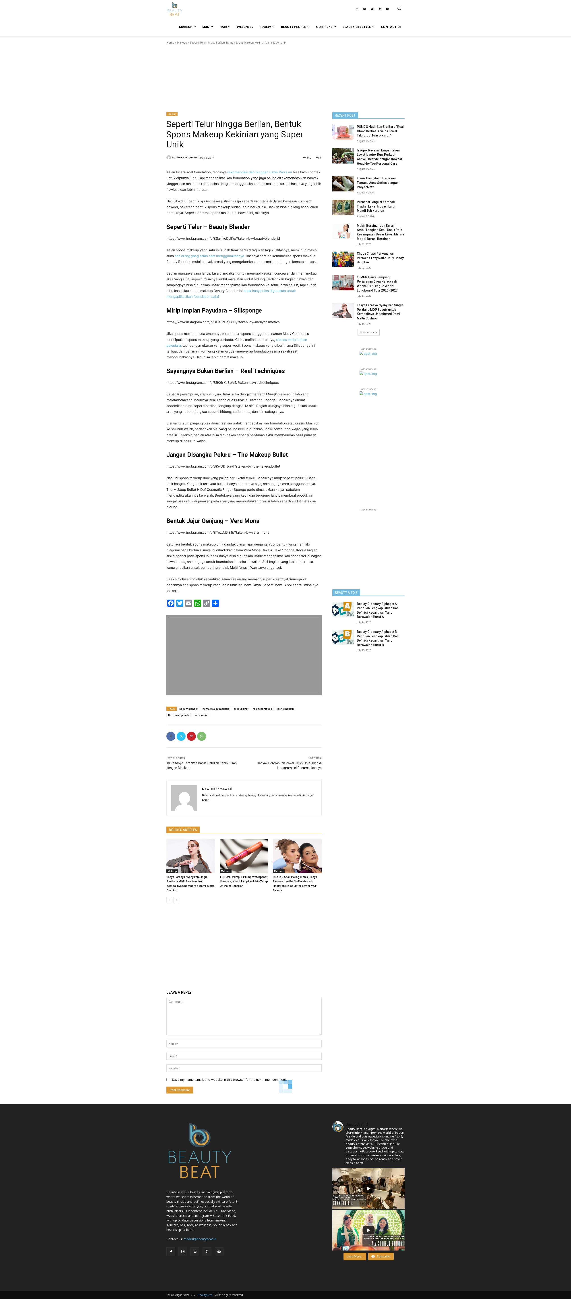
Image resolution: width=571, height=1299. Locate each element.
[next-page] (176, 900)
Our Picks (324, 27)
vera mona (201, 715)
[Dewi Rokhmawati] (169, 157)
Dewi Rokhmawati (187, 157)
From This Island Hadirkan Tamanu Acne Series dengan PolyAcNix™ (378, 182)
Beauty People (293, 27)
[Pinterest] (379, 9)
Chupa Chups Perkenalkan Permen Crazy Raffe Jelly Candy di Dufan (380, 258)
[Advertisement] (285, 78)
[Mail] (372, 9)
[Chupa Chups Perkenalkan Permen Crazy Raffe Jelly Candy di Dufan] (343, 259)
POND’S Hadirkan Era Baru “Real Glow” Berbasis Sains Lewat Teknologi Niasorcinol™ (380, 131)
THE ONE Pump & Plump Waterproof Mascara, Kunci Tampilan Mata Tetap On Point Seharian (244, 881)
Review (265, 27)
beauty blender (188, 708)
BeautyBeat (205, 1295)
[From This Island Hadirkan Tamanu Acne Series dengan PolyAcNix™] (343, 183)
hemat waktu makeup (216, 708)
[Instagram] (364, 9)
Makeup (185, 27)
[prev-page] (169, 900)
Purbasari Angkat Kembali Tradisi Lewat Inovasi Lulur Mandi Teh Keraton (376, 206)
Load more (367, 332)
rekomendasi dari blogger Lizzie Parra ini (259, 172)
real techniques (262, 708)
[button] (399, 9)
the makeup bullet (179, 715)
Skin (205, 27)
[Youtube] (387, 9)
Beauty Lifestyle (356, 27)
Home (170, 42)
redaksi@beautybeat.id (200, 1239)
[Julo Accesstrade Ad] (244, 655)
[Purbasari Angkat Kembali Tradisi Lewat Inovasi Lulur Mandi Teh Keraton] (343, 207)
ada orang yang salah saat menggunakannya (209, 256)
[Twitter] (181, 736)
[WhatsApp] (201, 736)
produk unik (241, 708)
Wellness (245, 27)
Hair (223, 27)
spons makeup (285, 708)
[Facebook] (357, 9)
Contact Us (391, 27)
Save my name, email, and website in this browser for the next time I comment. (229, 1079)
